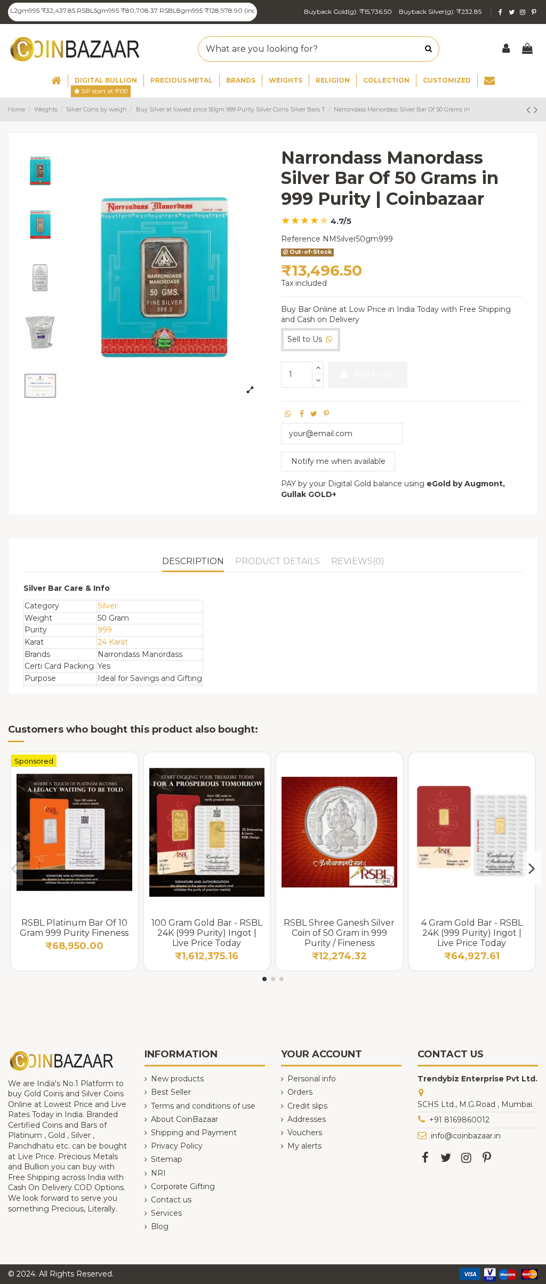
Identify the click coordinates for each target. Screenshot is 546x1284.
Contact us (171, 1200)
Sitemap (166, 1159)
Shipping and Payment (194, 1132)
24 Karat (113, 642)
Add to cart (375, 374)
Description (193, 561)
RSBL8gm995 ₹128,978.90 (181, 10)
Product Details (277, 561)
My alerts (304, 1146)
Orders (299, 1092)
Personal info (311, 1079)
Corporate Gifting (183, 1186)
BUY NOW (74, 887)
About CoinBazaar (184, 1119)
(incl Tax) (237, 10)
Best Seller (171, 1092)
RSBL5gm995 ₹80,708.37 (98, 10)
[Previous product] (530, 109)
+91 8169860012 (459, 1120)
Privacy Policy (177, 1146)
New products (177, 1079)
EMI (238, 891)
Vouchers (304, 1132)
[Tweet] (313, 414)
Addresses (306, 1119)
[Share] (302, 414)
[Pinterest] (326, 414)
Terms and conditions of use (203, 1106)
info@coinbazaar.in (466, 1136)
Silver (107, 606)
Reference (300, 239)
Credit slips (307, 1106)
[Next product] (536, 109)
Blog (159, 1226)
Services (166, 1213)
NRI (158, 1173)
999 (105, 630)
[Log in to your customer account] (506, 49)
